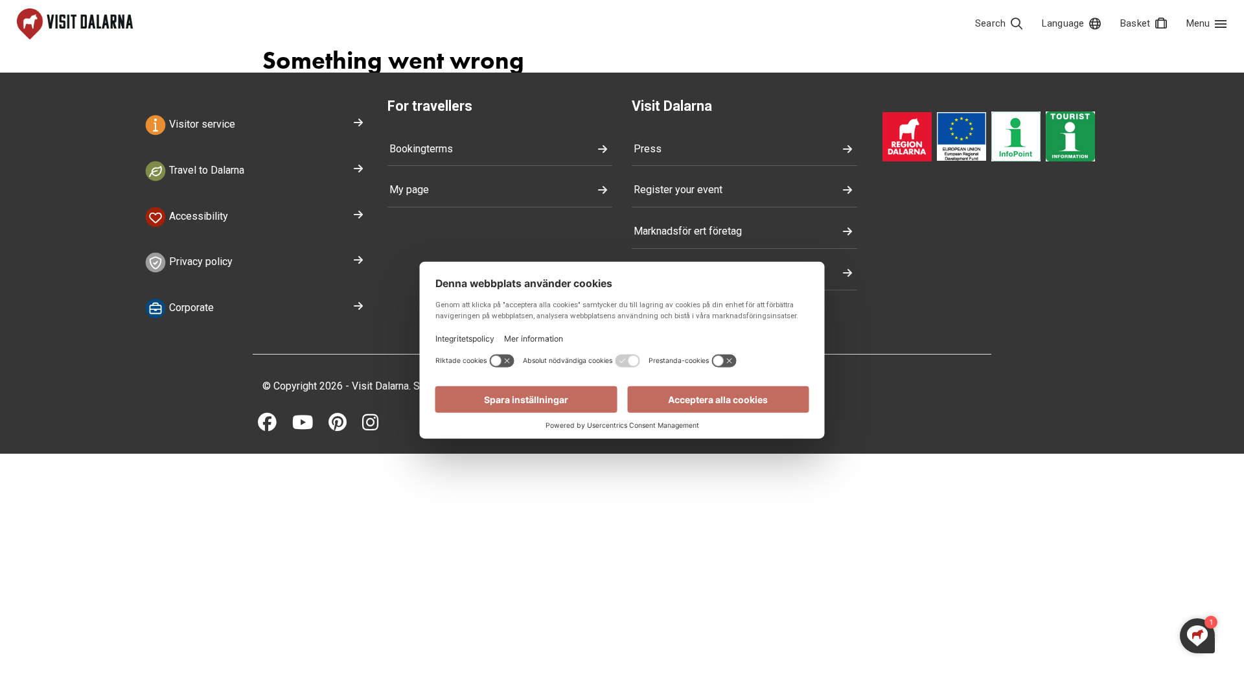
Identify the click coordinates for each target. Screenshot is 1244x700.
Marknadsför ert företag (688, 231)
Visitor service (201, 124)
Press (648, 149)
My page (409, 189)
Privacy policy (200, 262)
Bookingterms (421, 149)
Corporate (190, 307)
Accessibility (197, 216)
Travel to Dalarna (205, 170)
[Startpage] (75, 24)
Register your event (678, 189)
